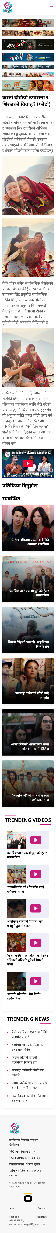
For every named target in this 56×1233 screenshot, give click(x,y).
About (12, 1208)
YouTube (41, 1216)
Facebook (14, 1216)
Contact (42, 1208)
